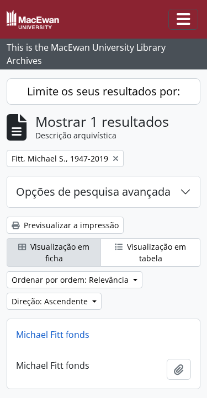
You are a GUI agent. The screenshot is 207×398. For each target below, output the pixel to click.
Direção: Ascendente (51, 301)
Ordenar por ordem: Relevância (71, 280)
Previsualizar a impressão (70, 225)
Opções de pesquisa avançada (93, 191)
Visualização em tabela (155, 252)
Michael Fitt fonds (52, 335)
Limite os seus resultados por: (103, 91)
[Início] (37, 20)
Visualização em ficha (58, 252)
